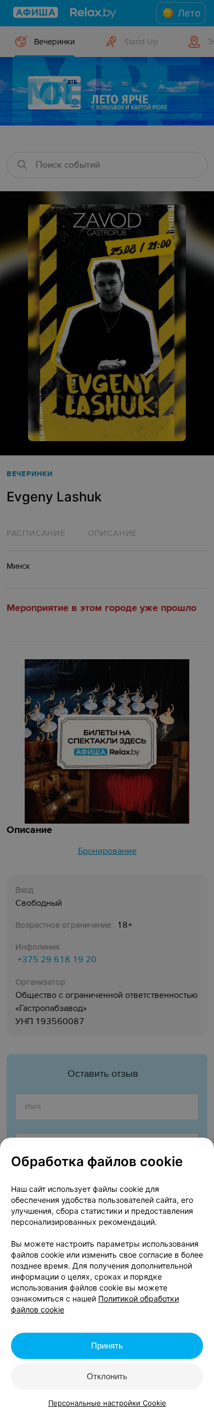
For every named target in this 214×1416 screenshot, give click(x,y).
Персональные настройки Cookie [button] (107, 1402)
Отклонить (107, 1376)
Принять (107, 1345)
